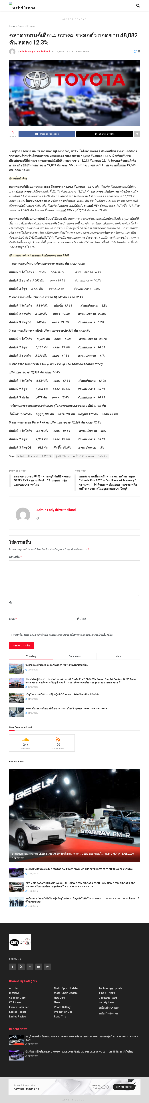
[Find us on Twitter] (21, 967)
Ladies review (17, 1016)
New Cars (59, 997)
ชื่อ (12, 602)
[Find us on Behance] (38, 967)
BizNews (31, 26)
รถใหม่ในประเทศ (108, 1013)
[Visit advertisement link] (74, 1087)
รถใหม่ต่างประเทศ (109, 1007)
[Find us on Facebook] (12, 967)
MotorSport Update (66, 988)
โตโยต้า (102, 456)
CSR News (15, 1002)
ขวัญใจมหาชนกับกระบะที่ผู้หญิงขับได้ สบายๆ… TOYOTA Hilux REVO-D (62, 694)
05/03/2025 (62, 51)
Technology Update (110, 988)
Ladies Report (17, 1011)
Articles (14, 988)
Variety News (106, 1002)
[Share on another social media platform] (137, 134)
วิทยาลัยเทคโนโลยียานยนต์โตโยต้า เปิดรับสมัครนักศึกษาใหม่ (56, 665)
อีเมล (13, 619)
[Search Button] (138, 5)
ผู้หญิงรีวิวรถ (62, 456)
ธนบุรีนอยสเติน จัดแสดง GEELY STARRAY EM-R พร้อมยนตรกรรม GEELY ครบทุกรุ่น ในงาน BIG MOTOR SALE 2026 (73, 853)
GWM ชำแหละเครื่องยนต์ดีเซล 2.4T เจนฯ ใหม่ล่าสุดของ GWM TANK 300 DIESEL (66, 708)
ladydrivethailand (27, 456)
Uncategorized (108, 997)
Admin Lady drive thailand (35, 51)
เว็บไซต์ (81, 618)
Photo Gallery (62, 1007)
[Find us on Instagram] (30, 967)
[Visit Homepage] (22, 5)
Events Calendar (19, 1007)
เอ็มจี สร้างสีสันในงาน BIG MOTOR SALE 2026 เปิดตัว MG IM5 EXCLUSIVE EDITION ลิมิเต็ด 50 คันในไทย (79, 869)
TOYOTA (47, 456)
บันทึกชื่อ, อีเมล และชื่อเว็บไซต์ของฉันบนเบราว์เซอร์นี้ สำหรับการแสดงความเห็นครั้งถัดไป (62, 635)
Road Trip (60, 1016)
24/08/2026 (18, 858)
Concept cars (17, 997)
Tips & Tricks (107, 993)
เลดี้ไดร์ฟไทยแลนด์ (83, 456)
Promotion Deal (63, 1011)
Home (12, 26)
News (21, 26)
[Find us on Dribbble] (47, 967)
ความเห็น (15, 557)
